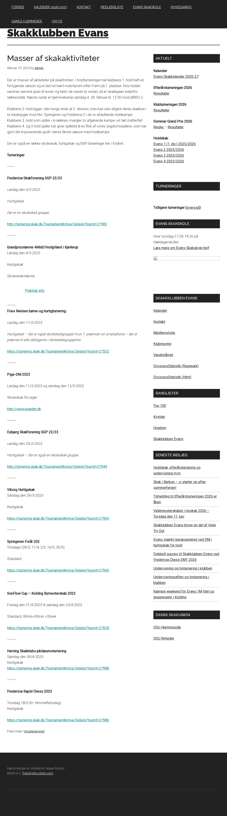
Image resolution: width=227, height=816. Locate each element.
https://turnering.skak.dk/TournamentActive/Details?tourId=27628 (58, 628)
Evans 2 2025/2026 (168, 150)
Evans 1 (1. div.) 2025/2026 (174, 144)
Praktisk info (35, 291)
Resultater (161, 93)
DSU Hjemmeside (167, 627)
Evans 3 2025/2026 (168, 155)
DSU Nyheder (163, 638)
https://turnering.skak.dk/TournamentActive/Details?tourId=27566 (58, 570)
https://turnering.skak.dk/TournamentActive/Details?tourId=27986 (58, 720)
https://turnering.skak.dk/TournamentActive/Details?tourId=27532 (58, 351)
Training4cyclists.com (37, 773)
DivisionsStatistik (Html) (172, 377)
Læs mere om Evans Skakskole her (180, 248)
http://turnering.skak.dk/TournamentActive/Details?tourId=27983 (57, 224)
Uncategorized (34, 731)
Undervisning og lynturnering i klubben (182, 568)
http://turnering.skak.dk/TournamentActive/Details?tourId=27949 (57, 467)
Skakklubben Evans (58, 33)
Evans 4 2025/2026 (168, 161)
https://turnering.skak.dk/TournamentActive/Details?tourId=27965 (58, 518)
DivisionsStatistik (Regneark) (176, 366)
